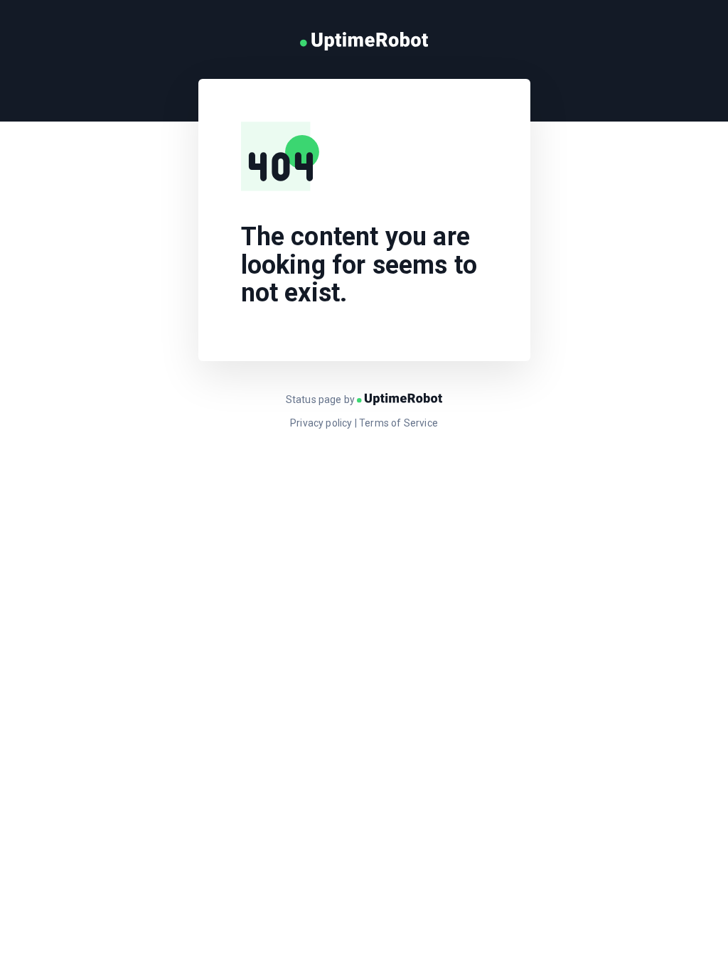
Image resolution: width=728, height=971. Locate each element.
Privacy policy (321, 423)
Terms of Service (398, 423)
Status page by (322, 399)
